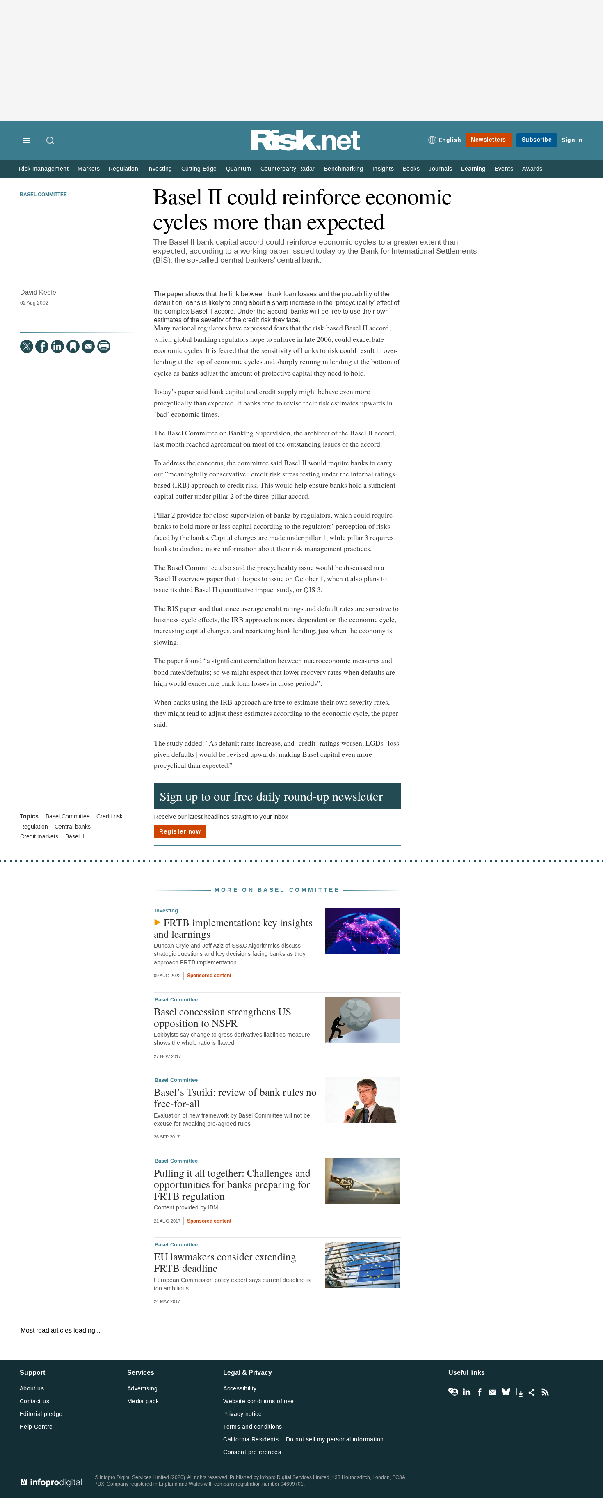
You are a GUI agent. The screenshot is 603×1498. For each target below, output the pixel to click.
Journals (440, 168)
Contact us (34, 1401)
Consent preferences (252, 1452)
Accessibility (239, 1389)
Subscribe (537, 139)
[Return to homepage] (305, 148)
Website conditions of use (258, 1401)
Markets (89, 168)
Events (504, 168)
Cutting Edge (199, 168)
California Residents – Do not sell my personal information (303, 1439)
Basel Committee (43, 195)
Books (411, 168)
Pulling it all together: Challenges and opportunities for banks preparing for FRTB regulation (232, 1184)
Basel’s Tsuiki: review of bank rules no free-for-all (235, 1097)
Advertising (142, 1389)
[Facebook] (41, 346)
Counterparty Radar (287, 168)
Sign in (572, 140)
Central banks (73, 827)
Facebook (479, 1392)
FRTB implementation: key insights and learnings (233, 927)
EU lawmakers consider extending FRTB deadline (225, 1262)
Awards (532, 168)
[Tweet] (26, 346)
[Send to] (88, 346)
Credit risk (109, 816)
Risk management (44, 168)
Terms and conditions (252, 1427)
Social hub (532, 1392)
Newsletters (488, 139)
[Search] (50, 141)
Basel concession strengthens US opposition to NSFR (222, 1017)
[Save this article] (73, 346)
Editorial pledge (41, 1414)
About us (32, 1389)
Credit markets (39, 837)
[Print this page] (103, 346)
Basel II (75, 837)
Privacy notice (242, 1414)
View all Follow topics (453, 1392)
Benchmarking (343, 168)
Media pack (143, 1401)
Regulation (123, 168)
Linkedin (466, 1392)
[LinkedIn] (57, 346)
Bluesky (506, 1392)
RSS (545, 1392)
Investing (159, 168)
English (450, 140)
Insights (383, 168)
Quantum (238, 168)
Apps (519, 1392)
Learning (473, 168)
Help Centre (36, 1427)
